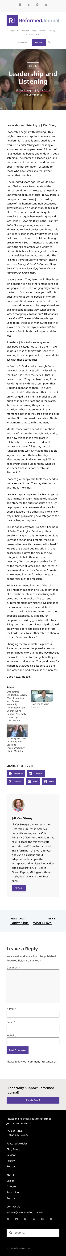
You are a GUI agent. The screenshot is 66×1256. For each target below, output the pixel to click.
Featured (25, 30)
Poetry (52, 30)
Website (11, 1035)
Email (11, 1022)
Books (38, 34)
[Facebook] (20, 4)
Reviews (43, 30)
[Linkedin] (16, 1219)
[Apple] (28, 4)
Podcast (29, 34)
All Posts (19, 888)
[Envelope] (46, 4)
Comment (14, 967)
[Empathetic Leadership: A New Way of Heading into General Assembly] (19, 706)
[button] (49, 42)
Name (11, 1008)
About (12, 30)
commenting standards (42, 1061)
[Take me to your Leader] (42, 696)
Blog (34, 30)
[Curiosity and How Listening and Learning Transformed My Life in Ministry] (17, 731)
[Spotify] (37, 4)
